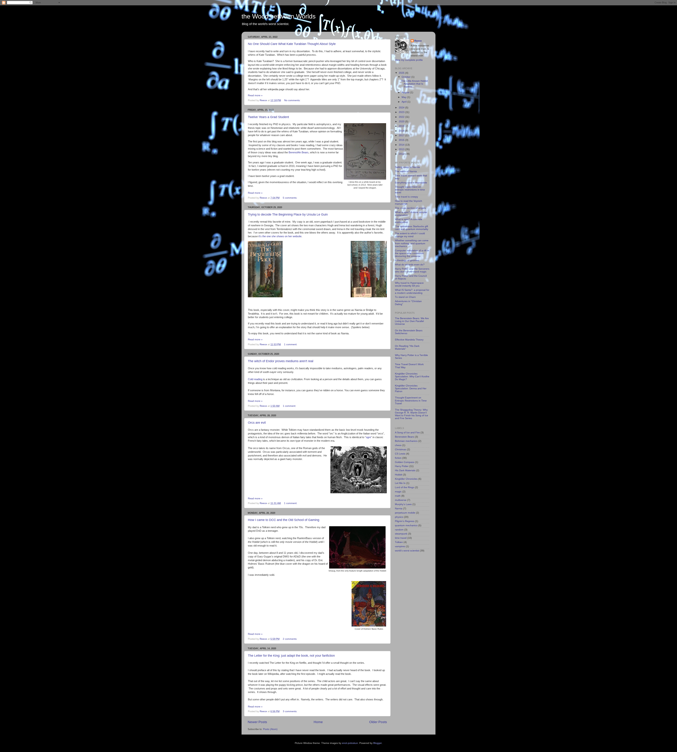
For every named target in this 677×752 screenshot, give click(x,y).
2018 (402, 131)
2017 (402, 135)
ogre (368, 437)
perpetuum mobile (405, 512)
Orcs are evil (257, 422)
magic (398, 491)
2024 (402, 107)
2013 (402, 149)
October (406, 77)
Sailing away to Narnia (407, 167)
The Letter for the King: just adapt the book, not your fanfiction (291, 655)
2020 (402, 121)
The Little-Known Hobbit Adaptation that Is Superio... (414, 84)
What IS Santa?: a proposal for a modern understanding (412, 291)
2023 (402, 112)
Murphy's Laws (403, 504)
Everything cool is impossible (411, 182)
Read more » (255, 95)
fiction (398, 458)
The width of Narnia (406, 171)
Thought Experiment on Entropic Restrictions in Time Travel (411, 400)
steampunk (401, 533)
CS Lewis (400, 453)
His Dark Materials (405, 470)
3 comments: (290, 711)
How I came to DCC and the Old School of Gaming (283, 520)
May (404, 97)
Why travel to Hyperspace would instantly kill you (409, 284)
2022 (402, 117)
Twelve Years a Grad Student (268, 117)
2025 (402, 73)
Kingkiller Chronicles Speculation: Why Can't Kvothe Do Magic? (412, 376)
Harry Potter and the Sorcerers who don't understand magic (412, 270)
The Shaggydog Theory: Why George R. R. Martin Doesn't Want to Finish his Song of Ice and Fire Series (411, 414)
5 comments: (290, 198)
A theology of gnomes (407, 260)
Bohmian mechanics (406, 441)
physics (399, 517)
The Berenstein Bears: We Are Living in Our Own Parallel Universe (412, 321)
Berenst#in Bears (299, 152)
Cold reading (255, 379)
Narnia (398, 508)
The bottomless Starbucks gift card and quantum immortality (411, 228)
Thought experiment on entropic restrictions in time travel (410, 190)
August (406, 92)
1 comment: (291, 344)
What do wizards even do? (410, 264)
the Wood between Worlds (279, 16)
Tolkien (399, 542)
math (398, 496)
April (404, 101)
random (399, 529)
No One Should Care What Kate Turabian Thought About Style (292, 44)
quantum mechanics (406, 525)
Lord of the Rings (404, 487)
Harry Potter (401, 466)
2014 (402, 144)
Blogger (377, 743)
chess (398, 445)
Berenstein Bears (404, 436)
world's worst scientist (407, 550)
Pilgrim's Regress (404, 521)
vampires (400, 546)
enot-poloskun (350, 743)
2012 (402, 154)
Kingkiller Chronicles (406, 479)
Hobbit (398, 474)
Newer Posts (257, 722)
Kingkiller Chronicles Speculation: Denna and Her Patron (410, 388)
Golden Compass (404, 462)
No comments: (292, 100)
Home (318, 722)
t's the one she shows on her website (280, 236)
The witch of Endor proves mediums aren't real (280, 361)
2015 (402, 140)
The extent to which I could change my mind (410, 235)
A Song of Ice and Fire (407, 432)
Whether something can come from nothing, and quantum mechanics (411, 243)
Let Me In (400, 483)
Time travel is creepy (406, 196)
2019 (402, 126)
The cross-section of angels (410, 208)
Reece (418, 40)
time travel (401, 538)
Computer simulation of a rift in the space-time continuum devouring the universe (412, 253)
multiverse (400, 500)
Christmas (400, 449)
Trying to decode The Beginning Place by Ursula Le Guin (288, 214)
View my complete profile (409, 60)
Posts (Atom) (270, 729)
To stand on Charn (405, 297)
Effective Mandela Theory (409, 339)
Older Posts (378, 722)
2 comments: (290, 639)
